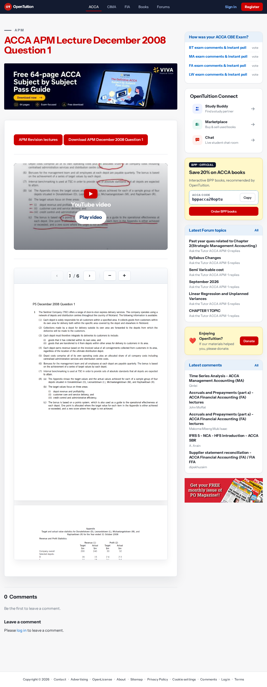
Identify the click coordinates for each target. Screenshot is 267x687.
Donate (249, 341)
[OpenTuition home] (20, 7)
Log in (225, 679)
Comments (208, 679)
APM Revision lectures (38, 139)
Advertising (79, 679)
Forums (163, 7)
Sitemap (136, 679)
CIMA (111, 7)
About (121, 679)
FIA (127, 7)
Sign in (230, 7)
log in (22, 630)
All (256, 230)
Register (252, 7)
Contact (60, 679)
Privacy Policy (157, 679)
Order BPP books (223, 211)
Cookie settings (184, 679)
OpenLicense (102, 679)
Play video (91, 217)
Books (143, 7)
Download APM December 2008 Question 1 (106, 139)
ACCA (94, 7)
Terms (239, 679)
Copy (248, 198)
